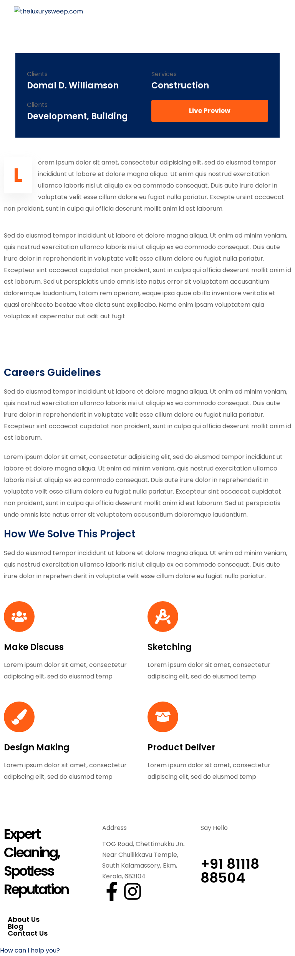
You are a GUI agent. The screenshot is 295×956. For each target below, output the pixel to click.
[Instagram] (132, 891)
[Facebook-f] (111, 891)
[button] (30, 950)
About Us (24, 919)
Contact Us (28, 933)
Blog (15, 926)
